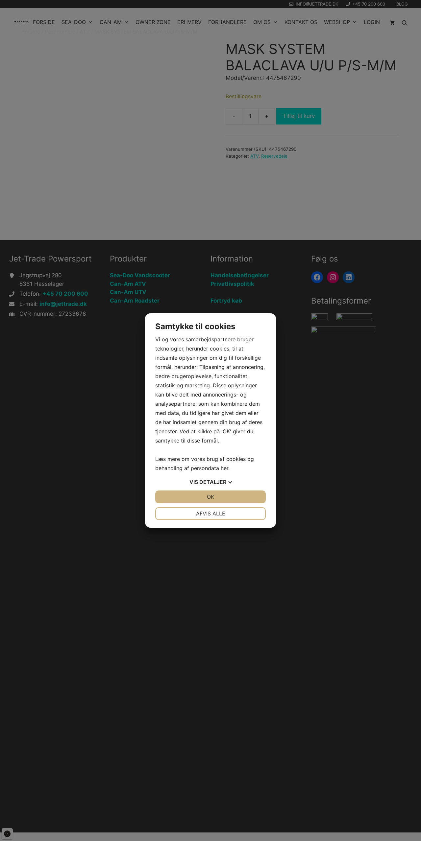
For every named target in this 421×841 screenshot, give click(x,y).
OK (210, 496)
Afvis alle (210, 513)
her (224, 468)
